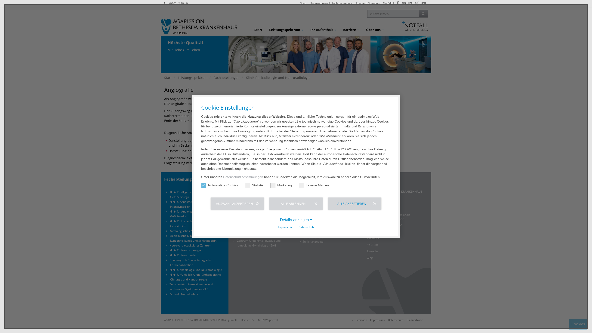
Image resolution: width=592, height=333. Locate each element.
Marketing (284, 185)
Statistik (257, 185)
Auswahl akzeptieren (234, 203)
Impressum (285, 227)
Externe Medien (317, 185)
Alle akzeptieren (351, 203)
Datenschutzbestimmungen (243, 177)
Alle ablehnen (293, 203)
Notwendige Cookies (223, 185)
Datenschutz (306, 227)
